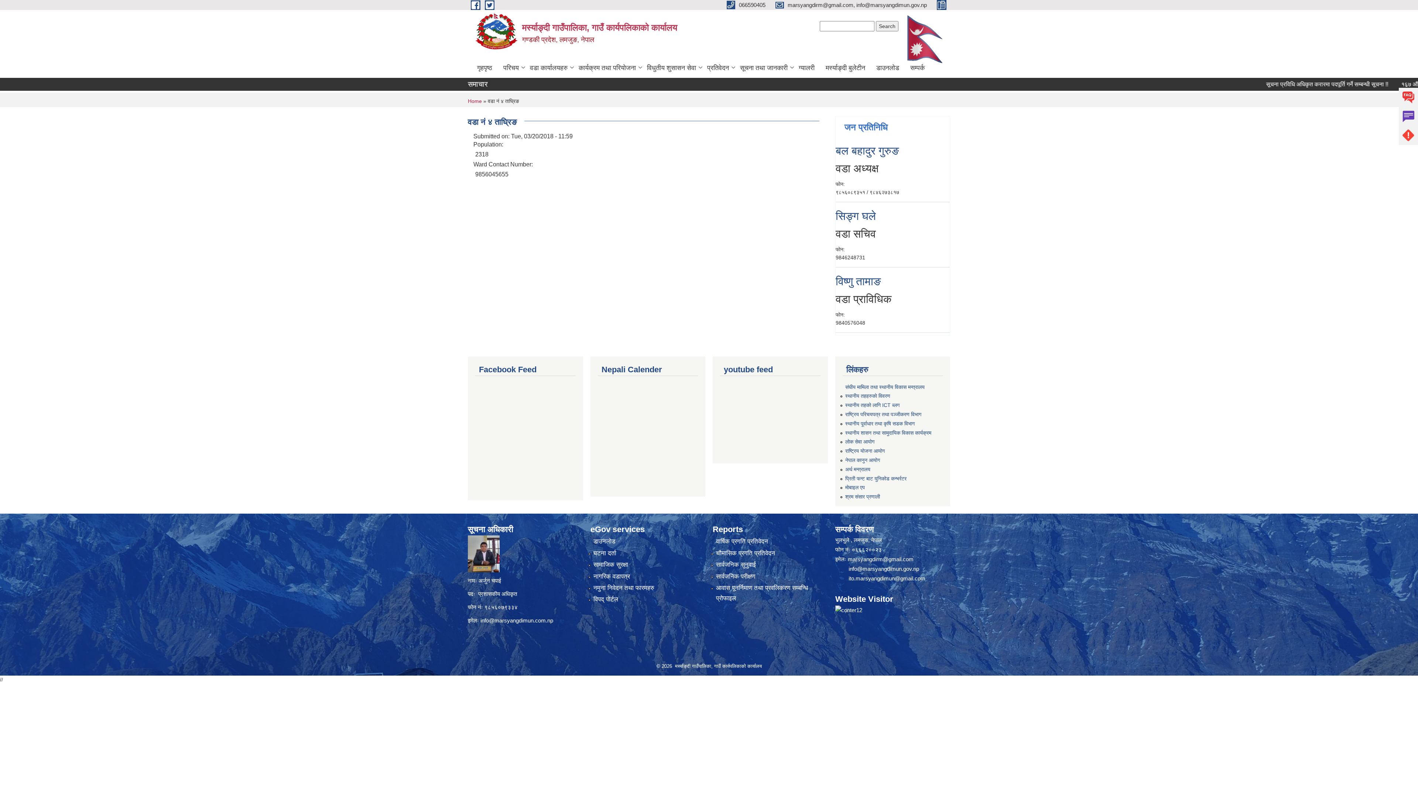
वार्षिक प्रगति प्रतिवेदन (742, 541)
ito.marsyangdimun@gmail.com (887, 578)
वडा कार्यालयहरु (549, 68)
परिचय (511, 68)
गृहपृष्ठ (484, 68)
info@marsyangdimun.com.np (516, 620)
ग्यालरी (807, 68)
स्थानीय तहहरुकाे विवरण (867, 396)
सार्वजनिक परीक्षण (735, 576)
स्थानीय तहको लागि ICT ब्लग (872, 405)
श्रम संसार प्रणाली (862, 497)
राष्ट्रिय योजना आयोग (865, 451)
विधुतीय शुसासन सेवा (671, 68)
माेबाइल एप (855, 487)
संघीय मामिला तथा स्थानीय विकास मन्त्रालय (885, 387)
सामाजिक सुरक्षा (610, 564)
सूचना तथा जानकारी (764, 68)
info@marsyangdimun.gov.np (884, 569)
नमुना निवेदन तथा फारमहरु (623, 587)
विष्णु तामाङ (858, 281)
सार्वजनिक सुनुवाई (736, 564)
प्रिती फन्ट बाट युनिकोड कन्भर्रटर (876, 479)
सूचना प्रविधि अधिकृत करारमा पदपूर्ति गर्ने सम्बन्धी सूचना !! (1291, 84)
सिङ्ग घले (856, 216)
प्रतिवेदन (718, 68)
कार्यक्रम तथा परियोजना (607, 68)
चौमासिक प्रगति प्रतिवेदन (745, 553)
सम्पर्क (917, 68)
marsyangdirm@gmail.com (881, 559)
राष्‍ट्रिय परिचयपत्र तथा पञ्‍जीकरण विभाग (883, 414)
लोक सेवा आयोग (859, 442)
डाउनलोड (887, 68)
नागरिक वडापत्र (611, 576)
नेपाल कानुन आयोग (862, 460)
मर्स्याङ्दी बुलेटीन (845, 68)
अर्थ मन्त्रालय (857, 469)
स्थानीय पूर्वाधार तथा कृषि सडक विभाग (880, 424)
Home (475, 101)
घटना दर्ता (604, 553)
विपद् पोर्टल (605, 599)
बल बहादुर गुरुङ (867, 151)
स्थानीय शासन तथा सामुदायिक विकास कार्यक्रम (888, 433)
